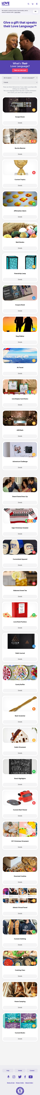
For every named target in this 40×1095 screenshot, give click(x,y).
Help (8, 1070)
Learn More (17, 12)
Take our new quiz (20, 70)
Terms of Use (11, 1083)
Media (20, 1070)
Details (20, 123)
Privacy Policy (20, 1083)
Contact (32, 1070)
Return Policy (29, 1083)
